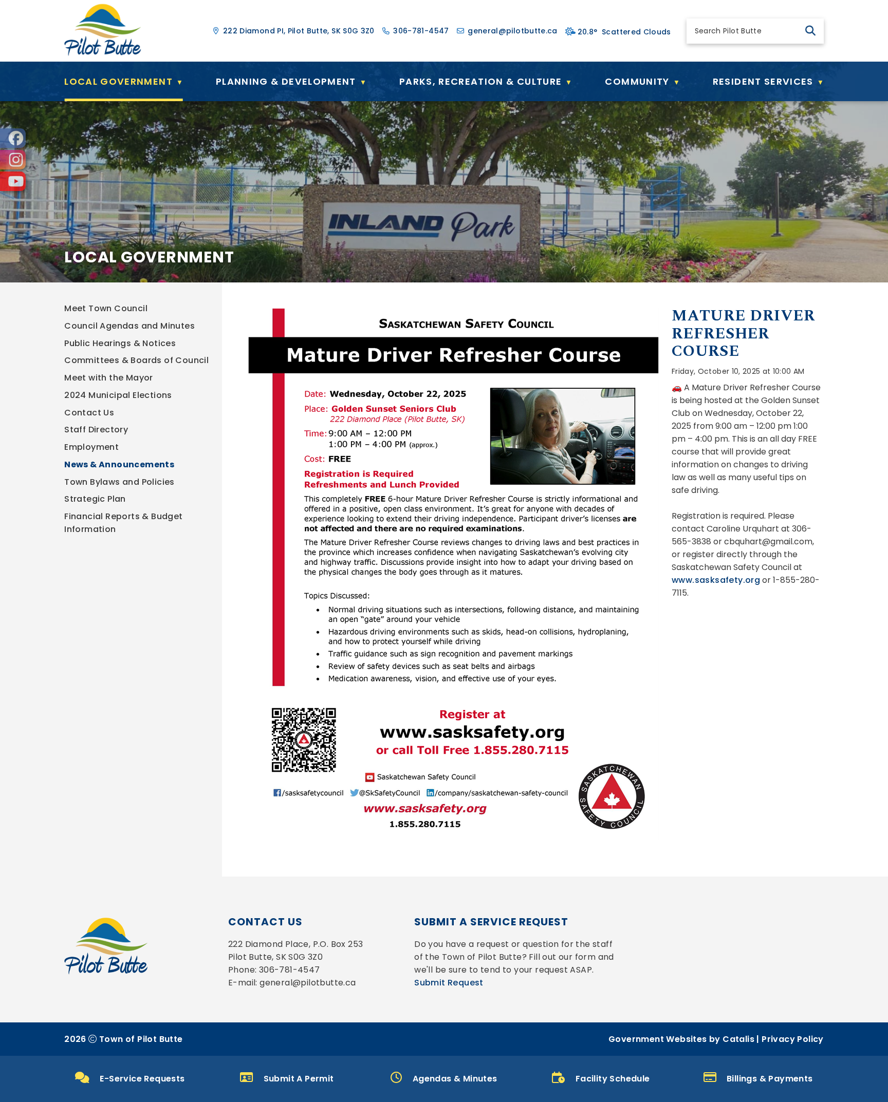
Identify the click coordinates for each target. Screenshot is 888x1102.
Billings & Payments (770, 1079)
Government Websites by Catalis (681, 1039)
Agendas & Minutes (455, 1079)
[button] (810, 31)
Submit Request (449, 983)
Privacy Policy (793, 1039)
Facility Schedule (613, 1079)
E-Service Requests (142, 1079)
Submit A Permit (299, 1079)
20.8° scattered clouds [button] (624, 32)
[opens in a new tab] (13, 138)
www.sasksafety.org (716, 580)
